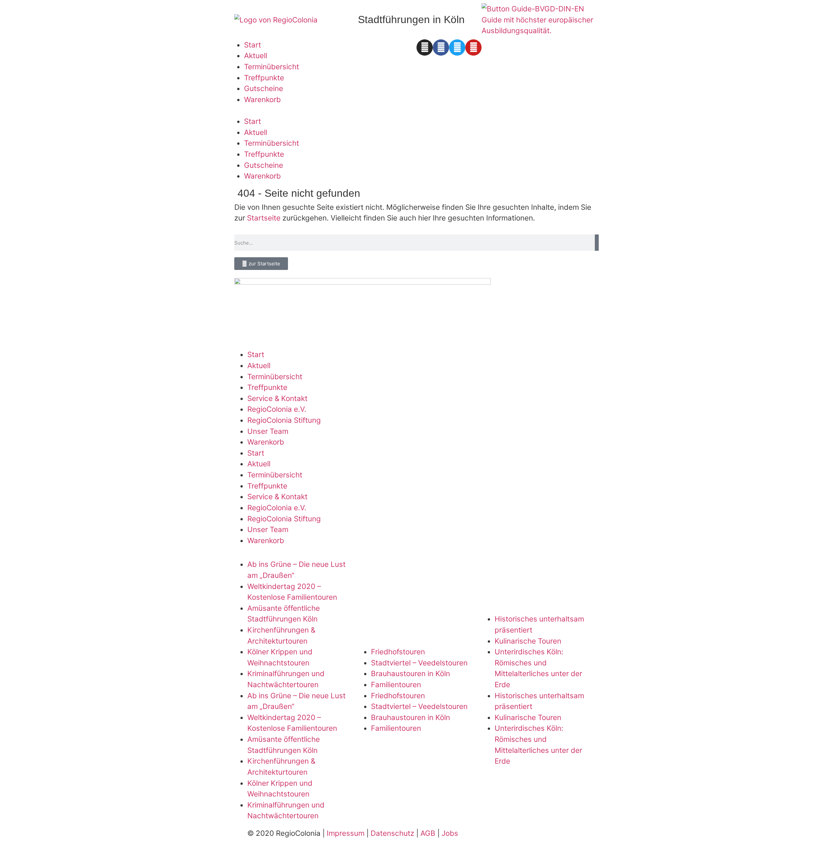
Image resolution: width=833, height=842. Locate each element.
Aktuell (255, 55)
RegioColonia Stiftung (284, 420)
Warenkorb (262, 99)
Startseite (263, 217)
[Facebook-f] (441, 47)
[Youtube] (473, 47)
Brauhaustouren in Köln (410, 673)
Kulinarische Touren (528, 640)
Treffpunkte (264, 77)
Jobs (450, 833)
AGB (427, 833)
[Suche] (597, 242)
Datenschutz (392, 833)
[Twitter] (457, 47)
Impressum (345, 833)
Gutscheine (263, 88)
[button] (323, 110)
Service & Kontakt (277, 398)
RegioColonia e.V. (276, 409)
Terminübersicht (271, 66)
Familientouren (396, 684)
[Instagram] (424, 47)
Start (252, 44)
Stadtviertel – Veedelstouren (419, 662)
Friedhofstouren (398, 651)
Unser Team (267, 431)
